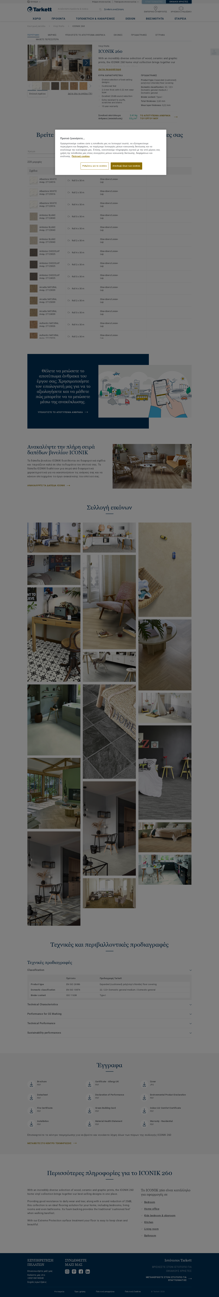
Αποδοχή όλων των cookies (126, 166)
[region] (110, 152)
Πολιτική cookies (81, 156)
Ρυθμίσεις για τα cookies (94, 166)
